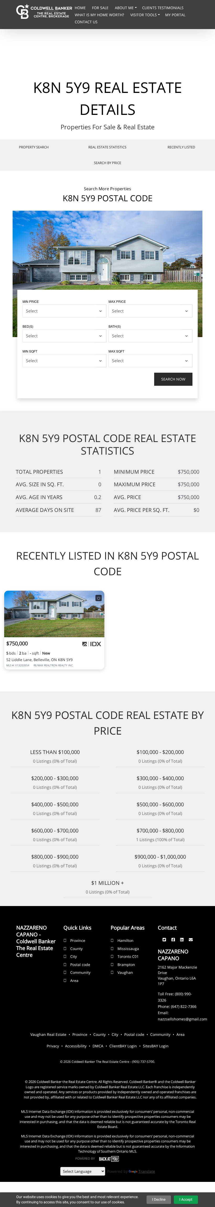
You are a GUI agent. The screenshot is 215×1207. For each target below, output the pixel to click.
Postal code (80, 964)
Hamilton (125, 940)
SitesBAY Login (156, 1045)
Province (77, 940)
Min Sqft (30, 351)
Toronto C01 (128, 956)
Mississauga (128, 948)
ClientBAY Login (123, 1045)
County (76, 948)
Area (74, 980)
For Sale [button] (101, 7)
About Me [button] (125, 7)
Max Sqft (116, 351)
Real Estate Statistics (107, 147)
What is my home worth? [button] (100, 14)
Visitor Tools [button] (144, 14)
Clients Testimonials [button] (163, 7)
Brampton (126, 964)
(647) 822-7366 (183, 1006)
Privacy (53, 1045)
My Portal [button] (175, 14)
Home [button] (81, 7)
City (73, 956)
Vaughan (125, 972)
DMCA (98, 1045)
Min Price (31, 301)
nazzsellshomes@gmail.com (182, 1018)
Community (80, 972)
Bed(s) (28, 326)
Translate (146, 1171)
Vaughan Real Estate (48, 1034)
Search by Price (107, 162)
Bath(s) (115, 326)
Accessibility (76, 1045)
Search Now (173, 379)
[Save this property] (98, 598)
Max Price (117, 301)
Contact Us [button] (86, 21)
